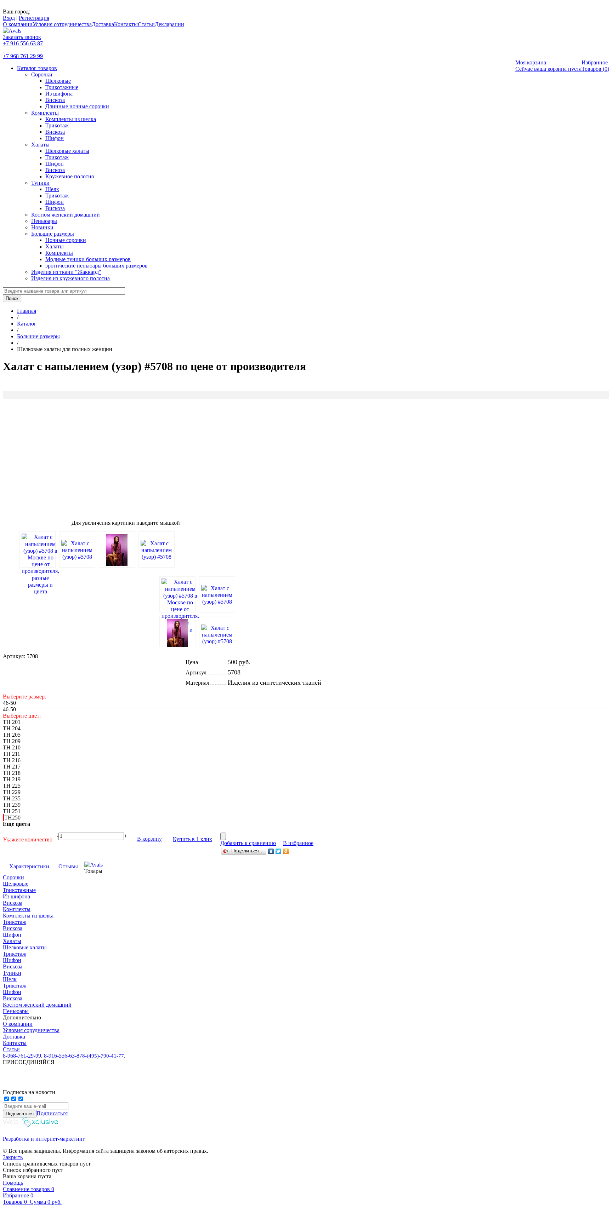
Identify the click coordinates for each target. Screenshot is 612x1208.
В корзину (149, 839)
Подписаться (52, 1113)
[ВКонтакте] (271, 851)
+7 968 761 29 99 (23, 56)
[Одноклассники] (286, 851)
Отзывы (68, 866)
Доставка (103, 24)
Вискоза (55, 100)
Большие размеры (52, 234)
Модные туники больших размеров (88, 259)
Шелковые (58, 81)
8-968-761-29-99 (22, 1056)
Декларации (169, 24)
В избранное (298, 843)
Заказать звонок (22, 37)
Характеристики (29, 866)
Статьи (146, 24)
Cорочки (41, 74)
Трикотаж (57, 125)
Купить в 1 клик (192, 839)
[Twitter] (278, 851)
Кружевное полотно (69, 176)
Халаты (40, 145)
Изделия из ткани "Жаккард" (66, 272)
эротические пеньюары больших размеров (96, 266)
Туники (40, 183)
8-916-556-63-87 (63, 1056)
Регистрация (34, 18)
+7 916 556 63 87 (23, 43)
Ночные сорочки (65, 240)
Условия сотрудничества (62, 24)
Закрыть (13, 1157)
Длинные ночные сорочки (77, 106)
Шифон (54, 138)
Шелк (52, 189)
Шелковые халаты (67, 151)
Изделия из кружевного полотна (70, 278)
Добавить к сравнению (248, 843)
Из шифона (59, 94)
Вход (9, 18)
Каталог (26, 324)
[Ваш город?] (30, 11)
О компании (18, 24)
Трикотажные (61, 87)
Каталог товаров (37, 68)
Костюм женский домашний (65, 215)
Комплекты (45, 113)
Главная (26, 311)
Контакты (126, 24)
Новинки (42, 227)
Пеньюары (44, 221)
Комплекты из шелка (70, 119)
